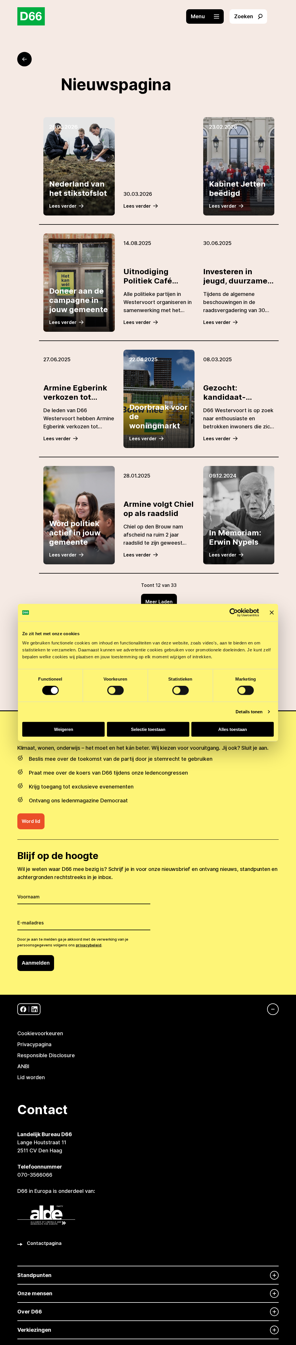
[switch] (115, 690)
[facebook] (23, 1009)
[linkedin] (35, 1009)
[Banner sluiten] (272, 613)
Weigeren (63, 729)
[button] (208, 16)
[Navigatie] (270, 1009)
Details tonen (249, 711)
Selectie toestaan (148, 729)
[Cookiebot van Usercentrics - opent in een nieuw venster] (233, 612)
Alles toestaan (232, 729)
